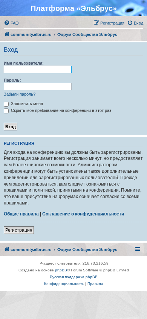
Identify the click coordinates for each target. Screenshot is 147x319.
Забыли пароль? (19, 94)
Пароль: (12, 80)
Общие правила (21, 214)
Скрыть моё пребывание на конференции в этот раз (60, 110)
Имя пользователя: (24, 63)
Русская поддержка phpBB (74, 277)
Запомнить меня (26, 103)
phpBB (61, 270)
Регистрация (18, 230)
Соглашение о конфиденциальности (83, 214)
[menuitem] (11, 23)
